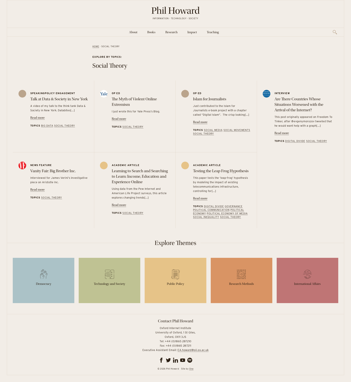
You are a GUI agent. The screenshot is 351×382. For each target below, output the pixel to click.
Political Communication (211, 209)
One (191, 368)
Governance (234, 206)
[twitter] (168, 360)
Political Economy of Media (227, 213)
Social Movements (236, 130)
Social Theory (64, 125)
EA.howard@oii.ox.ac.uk (193, 350)
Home (95, 46)
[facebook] (161, 360)
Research (171, 32)
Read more (37, 118)
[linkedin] (175, 360)
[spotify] (189, 360)
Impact (192, 32)
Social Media (213, 130)
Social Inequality (206, 217)
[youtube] (182, 360)
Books (151, 32)
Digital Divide (295, 141)
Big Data (47, 125)
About (133, 32)
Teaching (213, 32)
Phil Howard (175, 10)
